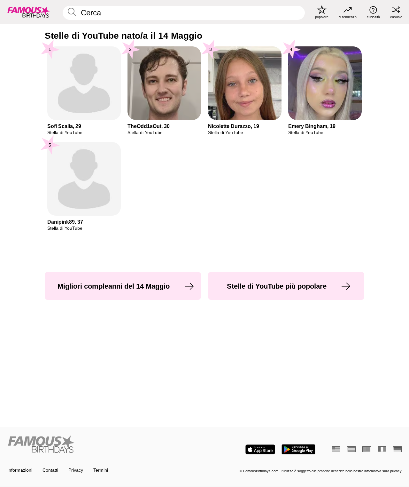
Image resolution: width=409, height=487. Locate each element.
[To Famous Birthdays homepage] (28, 12)
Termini (100, 470)
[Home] (104, 444)
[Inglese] (336, 449)
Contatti (50, 470)
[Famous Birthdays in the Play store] (298, 449)
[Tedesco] (397, 449)
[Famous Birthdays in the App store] (260, 449)
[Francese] (382, 449)
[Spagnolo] (351, 449)
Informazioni (19, 470)
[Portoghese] (366, 449)
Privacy (75, 470)
